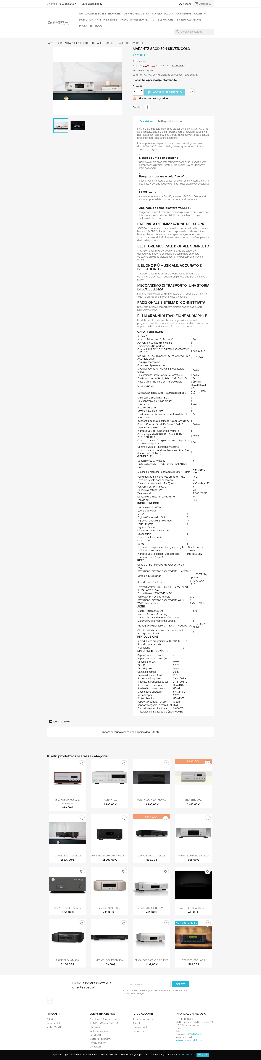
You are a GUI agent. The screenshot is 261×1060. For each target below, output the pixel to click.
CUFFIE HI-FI (183, 13)
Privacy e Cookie (98, 1042)
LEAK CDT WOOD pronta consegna (67, 802)
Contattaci (95, 1046)
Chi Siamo (95, 1027)
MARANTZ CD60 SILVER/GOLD (193, 855)
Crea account (140, 1027)
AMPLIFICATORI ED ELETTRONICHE (99, 13)
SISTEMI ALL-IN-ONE (189, 19)
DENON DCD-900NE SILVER (151, 908)
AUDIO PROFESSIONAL (134, 19)
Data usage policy (92, 3)
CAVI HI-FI (200, 13)
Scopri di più (178, 65)
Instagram (50, 1001)
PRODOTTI (85, 25)
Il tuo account (143, 1013)
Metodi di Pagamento (101, 1038)
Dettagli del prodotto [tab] (170, 121)
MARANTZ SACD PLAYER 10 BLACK (109, 855)
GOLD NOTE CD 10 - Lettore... (68, 908)
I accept (202, 1054)
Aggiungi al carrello (165, 92)
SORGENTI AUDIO (162, 13)
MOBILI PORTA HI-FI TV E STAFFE (98, 19)
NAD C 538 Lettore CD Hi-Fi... (193, 908)
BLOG (98, 25)
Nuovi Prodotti (54, 1023)
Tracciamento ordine (143, 1019)
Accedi (136, 1023)
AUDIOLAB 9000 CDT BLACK (151, 855)
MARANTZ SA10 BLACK (67, 960)
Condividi (147, 107)
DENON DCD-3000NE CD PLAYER (151, 960)
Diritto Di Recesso (99, 1031)
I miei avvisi (138, 1031)
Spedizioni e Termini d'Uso (103, 1019)
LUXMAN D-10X (109, 800)
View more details (187, 1054)
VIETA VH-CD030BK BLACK (109, 960)
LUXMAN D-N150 (193, 800)
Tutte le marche (162, 19)
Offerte (50, 1019)
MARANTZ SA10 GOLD (110, 908)
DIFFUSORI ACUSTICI (136, 13)
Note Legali (95, 1034)
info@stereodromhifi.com (189, 1040)
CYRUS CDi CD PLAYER (193, 960)
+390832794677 (68, 3)
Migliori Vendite (54, 1027)
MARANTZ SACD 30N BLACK (67, 855)
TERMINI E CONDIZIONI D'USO (104, 1023)
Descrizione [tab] (146, 121)
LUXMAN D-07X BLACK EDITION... (151, 800)
